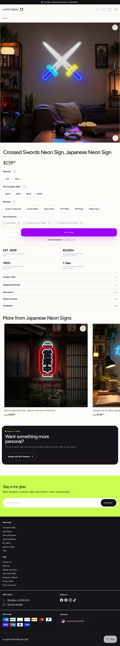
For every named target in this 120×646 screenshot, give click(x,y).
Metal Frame (94, 209)
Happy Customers (10, 570)
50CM (7, 194)
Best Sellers (7, 532)
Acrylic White (32, 209)
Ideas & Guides (9, 547)
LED (7, 179)
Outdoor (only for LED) (69, 223)
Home (5, 18)
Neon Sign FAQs (9, 574)
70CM (18, 194)
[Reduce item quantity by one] (5, 232)
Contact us (7, 562)
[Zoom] (115, 138)
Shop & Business (9, 539)
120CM (39, 194)
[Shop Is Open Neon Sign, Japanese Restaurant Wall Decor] (46, 371)
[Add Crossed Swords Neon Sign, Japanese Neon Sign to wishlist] (115, 27)
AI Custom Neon (9, 528)
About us (6, 566)
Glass (17, 179)
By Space (6, 543)
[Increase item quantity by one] (17, 232)
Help (4, 551)
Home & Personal (9, 535)
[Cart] (109, 9)
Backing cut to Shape (39, 223)
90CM (28, 194)
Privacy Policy (8, 581)
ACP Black (79, 209)
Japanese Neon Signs (48, 318)
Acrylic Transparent (13, 209)
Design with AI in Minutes (19, 456)
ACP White (64, 209)
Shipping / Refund (10, 577)
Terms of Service (9, 585)
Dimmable (13, 223)
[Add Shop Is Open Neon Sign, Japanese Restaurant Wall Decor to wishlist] (83, 329)
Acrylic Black (49, 209)
